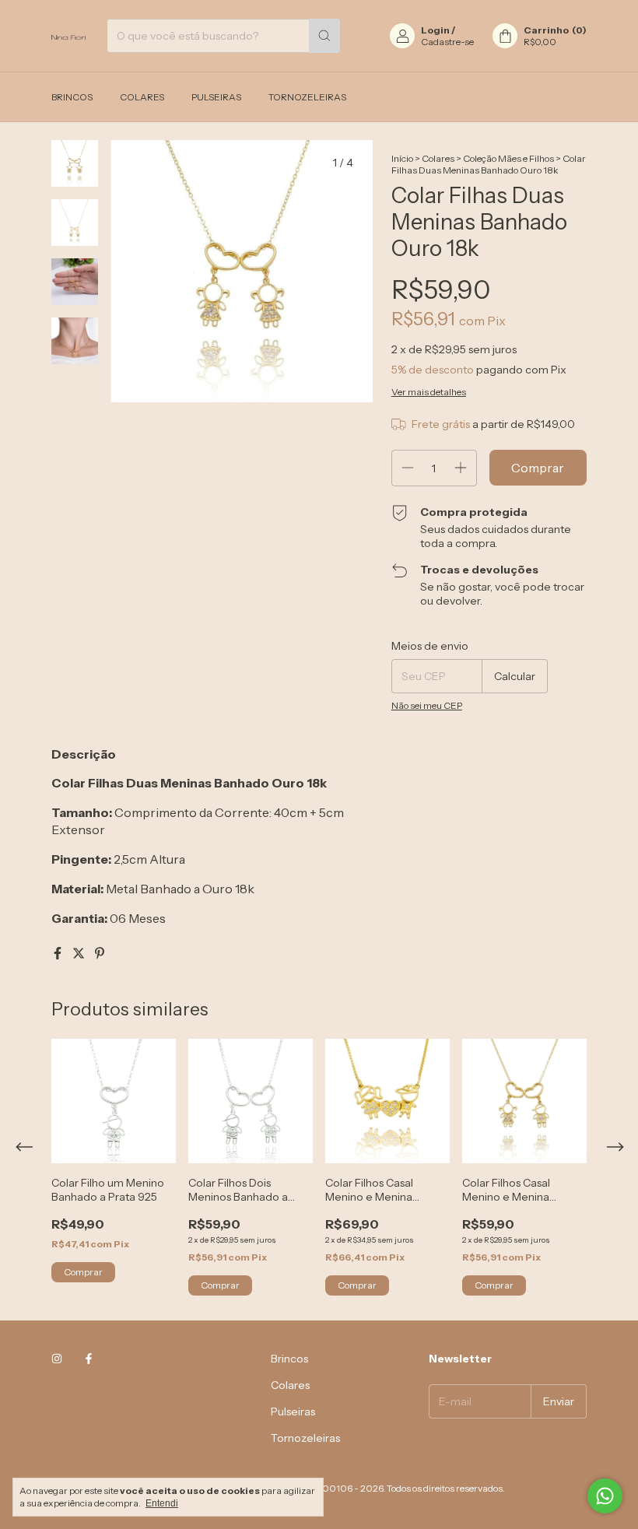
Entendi (161, 1503)
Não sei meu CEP (426, 705)
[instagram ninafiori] (56, 1359)
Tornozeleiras (307, 97)
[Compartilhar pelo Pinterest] (99, 953)
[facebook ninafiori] (88, 1359)
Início (402, 158)
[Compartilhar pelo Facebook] (58, 953)
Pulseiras (216, 97)
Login (435, 30)
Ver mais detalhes (428, 392)
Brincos (72, 97)
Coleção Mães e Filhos (508, 158)
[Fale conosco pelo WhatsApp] (604, 1495)
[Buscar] (324, 36)
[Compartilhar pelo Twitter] (79, 953)
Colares (142, 97)
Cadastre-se (447, 41)
